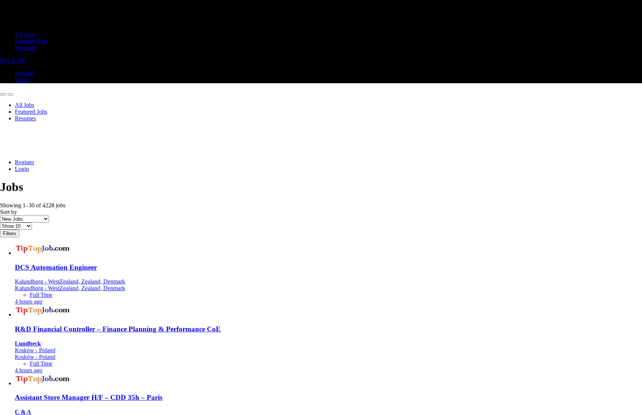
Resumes (25, 48)
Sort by (8, 212)
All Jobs (24, 34)
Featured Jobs (31, 41)
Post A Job (12, 60)
